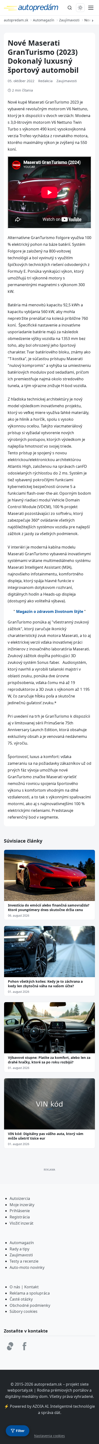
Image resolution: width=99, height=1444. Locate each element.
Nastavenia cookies (49, 1435)
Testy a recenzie (24, 1261)
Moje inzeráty (22, 1204)
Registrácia (20, 1217)
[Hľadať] (69, 7)
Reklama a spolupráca (30, 1293)
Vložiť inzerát (21, 1223)
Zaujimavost (21, 1255)
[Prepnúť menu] (91, 7)
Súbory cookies (23, 1311)
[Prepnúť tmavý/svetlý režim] (80, 7)
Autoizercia (20, 1198)
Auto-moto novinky (27, 1267)
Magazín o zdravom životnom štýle (49, 611)
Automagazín (22, 1242)
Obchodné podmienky (30, 1305)
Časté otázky (21, 1299)
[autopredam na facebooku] (24, 1346)
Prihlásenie (20, 1210)
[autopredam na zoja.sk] (10, 1346)
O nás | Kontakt (24, 1287)
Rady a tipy (19, 1249)
